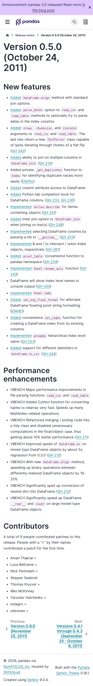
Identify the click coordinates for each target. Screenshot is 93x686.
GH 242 (18, 151)
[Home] (7, 35)
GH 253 (67, 237)
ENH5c (28, 181)
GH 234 (50, 262)
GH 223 (28, 341)
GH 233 (52, 200)
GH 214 (45, 163)
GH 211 (81, 437)
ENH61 (17, 311)
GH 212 (64, 491)
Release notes (24, 35)
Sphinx (32, 680)
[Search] (74, 22)
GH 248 (56, 224)
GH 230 (67, 200)
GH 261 (53, 249)
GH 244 (49, 354)
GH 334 (43, 286)
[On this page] (86, 22)
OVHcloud (11, 672)
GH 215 (54, 455)
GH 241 (49, 212)
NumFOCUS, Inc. (16, 666)
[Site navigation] (7, 22)
